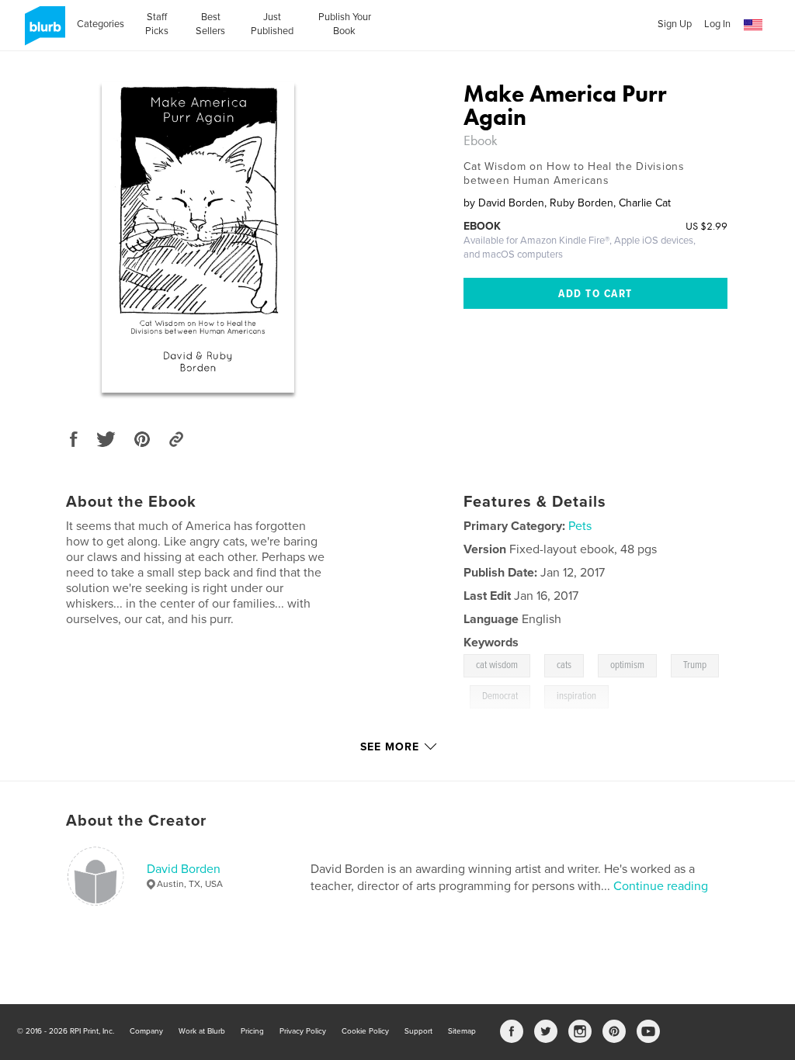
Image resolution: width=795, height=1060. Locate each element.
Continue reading (660, 886)
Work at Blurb (202, 1031)
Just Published (272, 24)
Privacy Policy (302, 1031)
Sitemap (462, 1031)
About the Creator (136, 821)
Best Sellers (210, 24)
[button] (753, 25)
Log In (717, 24)
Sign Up (675, 24)
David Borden (183, 869)
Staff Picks (156, 24)
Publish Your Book (344, 24)
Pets (580, 526)
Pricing (252, 1031)
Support (418, 1031)
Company (146, 1031)
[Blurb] (42, 32)
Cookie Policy (365, 1031)
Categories (100, 24)
